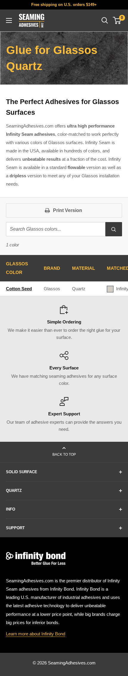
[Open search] (105, 20)
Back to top (64, 454)
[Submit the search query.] (113, 229)
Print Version (67, 210)
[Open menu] (9, 20)
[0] (117, 20)
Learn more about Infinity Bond (35, 633)
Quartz (78, 288)
